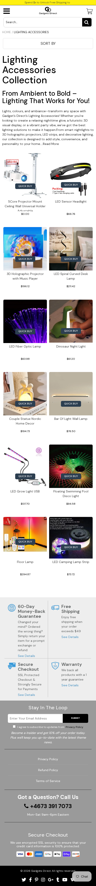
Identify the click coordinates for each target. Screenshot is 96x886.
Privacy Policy (74, 727)
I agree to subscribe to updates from (50, 727)
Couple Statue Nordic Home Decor (25, 421)
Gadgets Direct (41, 871)
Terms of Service (48, 781)
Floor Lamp (25, 562)
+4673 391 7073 (51, 806)
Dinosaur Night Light (71, 346)
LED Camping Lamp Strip (70, 562)
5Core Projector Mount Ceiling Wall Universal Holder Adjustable (25, 205)
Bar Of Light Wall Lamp (71, 419)
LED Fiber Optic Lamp (25, 346)
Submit (75, 718)
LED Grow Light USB (25, 491)
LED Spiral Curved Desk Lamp (71, 276)
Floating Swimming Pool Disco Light (70, 493)
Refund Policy (48, 770)
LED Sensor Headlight (71, 201)
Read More (51, 144)
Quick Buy (25, 186)
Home (6, 32)
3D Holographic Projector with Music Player (25, 276)
